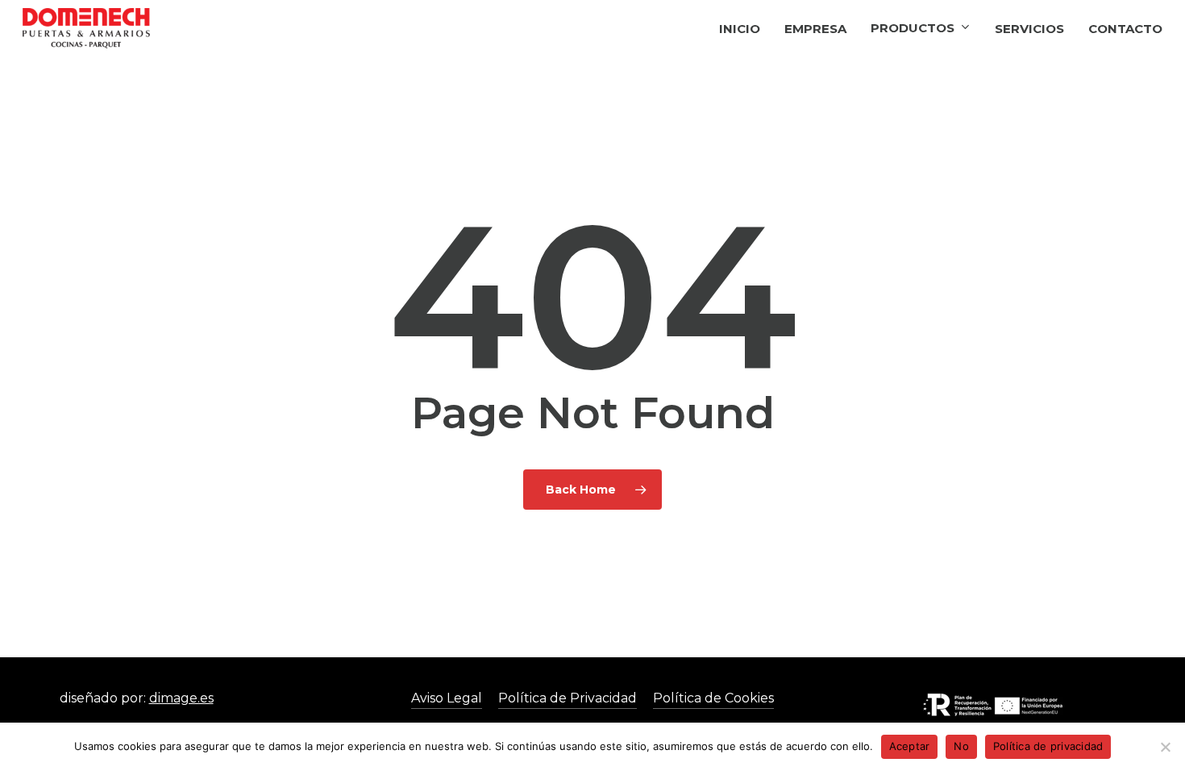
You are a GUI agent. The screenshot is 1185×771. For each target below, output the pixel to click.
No (961, 746)
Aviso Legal (446, 698)
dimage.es (181, 698)
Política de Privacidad (567, 698)
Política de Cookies (713, 698)
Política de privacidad (1048, 746)
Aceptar (909, 746)
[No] (1165, 747)
